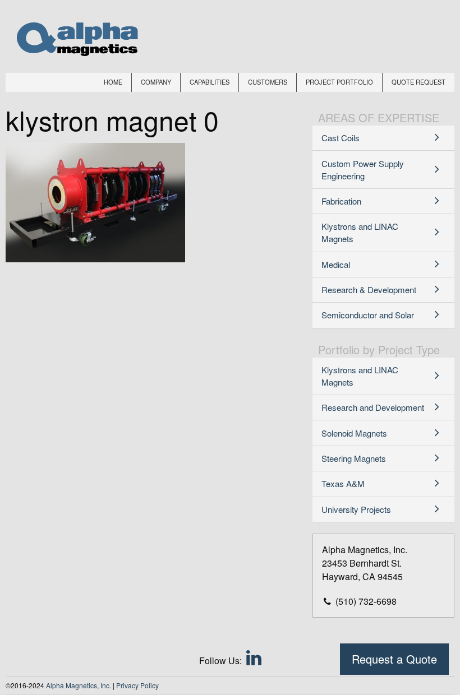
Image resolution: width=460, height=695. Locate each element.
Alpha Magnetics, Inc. (78, 685)
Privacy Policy (137, 685)
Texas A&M (343, 483)
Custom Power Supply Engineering (362, 169)
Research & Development (368, 289)
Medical (335, 264)
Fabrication (341, 201)
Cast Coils (340, 137)
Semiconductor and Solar (367, 315)
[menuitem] (113, 82)
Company (156, 81)
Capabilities (209, 81)
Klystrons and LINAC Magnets (359, 232)
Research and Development (372, 407)
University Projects (356, 509)
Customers (267, 81)
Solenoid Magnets (354, 433)
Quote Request (418, 81)
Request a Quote (394, 659)
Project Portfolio (339, 81)
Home (113, 81)
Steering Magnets (353, 458)
